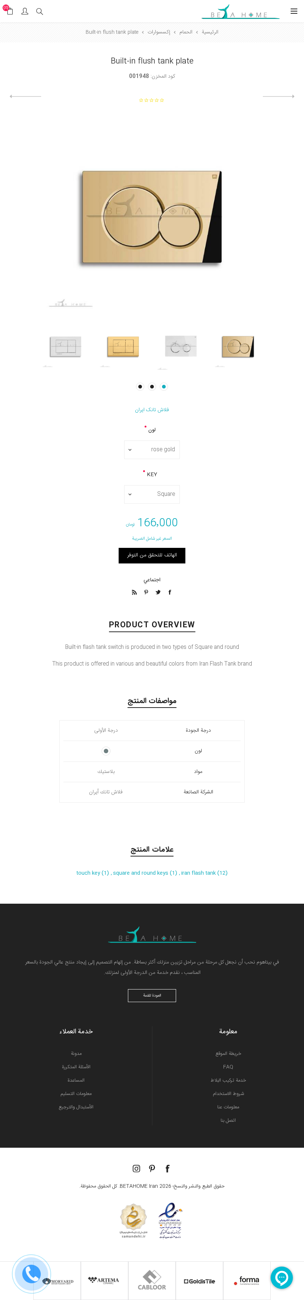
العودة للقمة (152, 995)
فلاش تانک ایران (152, 410)
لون (152, 430)
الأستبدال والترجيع (76, 1107)
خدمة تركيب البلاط (228, 1080)
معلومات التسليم (76, 1094)
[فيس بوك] (168, 1168)
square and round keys (141, 873)
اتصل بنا (228, 1121)
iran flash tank (199, 873)
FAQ (228, 1067)
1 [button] (164, 386)
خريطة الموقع (228, 1054)
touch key (89, 873)
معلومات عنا (228, 1107)
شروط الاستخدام (228, 1094)
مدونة (76, 1054)
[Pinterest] (152, 1168)
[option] (238, 346)
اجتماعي (152, 580)
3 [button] (140, 386)
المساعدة (76, 1080)
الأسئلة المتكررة (76, 1067)
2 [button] (152, 386)
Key (152, 474)
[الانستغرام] (136, 1168)
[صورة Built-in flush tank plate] (238, 346)
